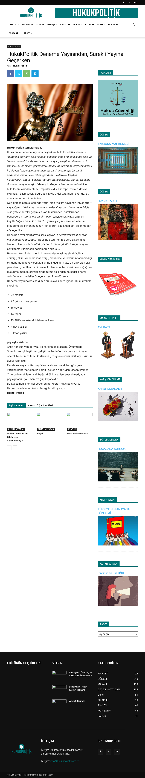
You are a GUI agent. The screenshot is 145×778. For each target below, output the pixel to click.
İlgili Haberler (16, 405)
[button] (133, 24)
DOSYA (111, 24)
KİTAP (88, 24)
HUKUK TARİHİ (108, 201)
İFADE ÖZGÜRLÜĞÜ (111, 573)
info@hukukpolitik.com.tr (64, 761)
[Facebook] (123, 2)
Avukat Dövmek (77, 701)
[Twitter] (129, 2)
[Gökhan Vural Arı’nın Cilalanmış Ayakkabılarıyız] (20, 421)
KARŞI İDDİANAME (110, 388)
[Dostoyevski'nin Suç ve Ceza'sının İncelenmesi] (59, 676)
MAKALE (26, 24)
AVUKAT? (104, 327)
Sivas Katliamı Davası (77, 433)
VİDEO (100, 24)
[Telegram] (35, 73)
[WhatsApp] (26, 73)
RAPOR (76, 24)
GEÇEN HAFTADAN (16, 429)
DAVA (38, 24)
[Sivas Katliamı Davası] (80, 421)
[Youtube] (135, 2)
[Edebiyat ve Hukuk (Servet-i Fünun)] (59, 690)
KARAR (63, 24)
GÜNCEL (13, 24)
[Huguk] (50, 421)
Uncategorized (14, 46)
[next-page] (15, 447)
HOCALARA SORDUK (112, 449)
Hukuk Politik (20, 65)
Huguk (40, 433)
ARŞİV (27, 33)
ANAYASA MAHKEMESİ (113, 144)
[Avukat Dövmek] (59, 704)
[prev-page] (9, 447)
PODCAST (13, 33)
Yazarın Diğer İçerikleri (40, 405)
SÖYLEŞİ (51, 24)
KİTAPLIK (72, 429)
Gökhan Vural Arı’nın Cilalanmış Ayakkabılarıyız (17, 437)
